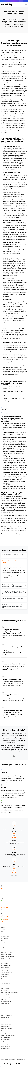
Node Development (5, 983)
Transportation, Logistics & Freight (9, 995)
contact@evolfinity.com (6, 894)
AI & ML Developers (5, 1048)
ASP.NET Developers (5, 1042)
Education (3, 1006)
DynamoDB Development (7, 972)
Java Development (5, 981)
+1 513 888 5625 (4, 916)
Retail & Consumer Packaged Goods (9, 992)
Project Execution (5, 936)
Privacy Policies (4, 942)
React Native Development (7, 956)
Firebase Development (6, 974)
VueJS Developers (5, 1017)
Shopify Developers (5, 1046)
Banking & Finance (5, 988)
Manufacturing (4, 990)
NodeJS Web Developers (6, 1015)
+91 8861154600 (4, 907)
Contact (3, 947)
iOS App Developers (5, 1030)
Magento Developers (6, 1024)
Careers (3, 929)
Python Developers (5, 1037)
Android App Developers (6, 1028)
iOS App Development (6, 978)
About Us (3, 927)
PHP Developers (4, 1022)
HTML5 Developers (5, 1044)
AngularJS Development (6, 954)
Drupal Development (6, 970)
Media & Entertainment (6, 1001)
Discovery (3, 934)
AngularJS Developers (6, 1019)
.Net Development (5, 967)
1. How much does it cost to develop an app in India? (12, 555)
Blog (2, 931)
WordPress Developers (6, 1026)
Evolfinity (7, 4)
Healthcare (3, 999)
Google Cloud (4, 976)
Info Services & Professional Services (9, 1008)
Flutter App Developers (6, 1033)
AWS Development (5, 959)
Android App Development (7, 952)
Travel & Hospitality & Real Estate (8, 997)
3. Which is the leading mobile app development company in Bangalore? (12, 585)
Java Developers (5, 1039)
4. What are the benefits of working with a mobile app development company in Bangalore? (13, 592)
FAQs (2, 940)
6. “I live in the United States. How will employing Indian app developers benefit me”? (13, 606)
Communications (5, 1003)
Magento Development (6, 961)
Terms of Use (4, 945)
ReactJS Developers (5, 1013)
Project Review (4, 938)
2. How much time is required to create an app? (12, 561)
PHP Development (5, 963)
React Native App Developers (8, 1035)
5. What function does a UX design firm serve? (12, 599)
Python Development (6, 965)
